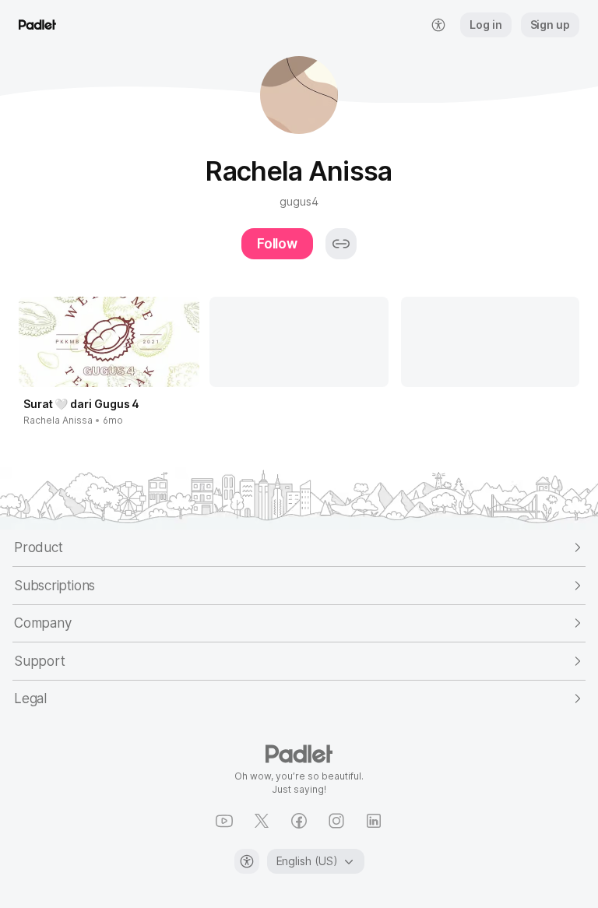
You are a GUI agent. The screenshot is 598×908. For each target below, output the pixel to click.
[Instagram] (336, 820)
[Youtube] (224, 820)
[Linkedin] (373, 820)
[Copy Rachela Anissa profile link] (341, 243)
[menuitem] (438, 24)
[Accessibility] (246, 861)
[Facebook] (299, 820)
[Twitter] (261, 820)
